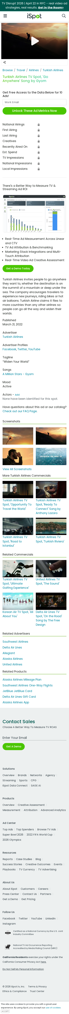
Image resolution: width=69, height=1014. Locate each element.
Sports (23, 780)
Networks (36, 775)
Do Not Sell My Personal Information (23, 969)
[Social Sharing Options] (4, 62)
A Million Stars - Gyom (18, 374)
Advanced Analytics (53, 810)
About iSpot (10, 889)
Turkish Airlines (13, 337)
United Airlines (12, 664)
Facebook (9, 349)
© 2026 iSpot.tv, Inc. (14, 986)
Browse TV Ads (46, 829)
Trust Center (37, 991)
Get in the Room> (51, 8)
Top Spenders (25, 829)
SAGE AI (36, 785)
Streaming (9, 780)
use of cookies (53, 1007)
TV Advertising (47, 869)
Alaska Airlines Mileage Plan (22, 680)
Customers (28, 889)
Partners (45, 894)
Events (58, 864)
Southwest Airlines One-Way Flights (28, 685)
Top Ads (8, 829)
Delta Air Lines (12, 647)
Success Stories (12, 864)
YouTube (34, 349)
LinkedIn (50, 918)
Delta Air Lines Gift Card (19, 697)
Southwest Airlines (15, 642)
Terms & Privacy (37, 986)
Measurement (11, 810)
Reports (8, 859)
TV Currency (27, 869)
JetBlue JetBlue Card (17, 691)
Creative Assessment (31, 805)
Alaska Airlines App (16, 702)
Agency (50, 775)
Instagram (9, 924)
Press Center (11, 894)
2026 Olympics (12, 840)
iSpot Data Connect (15, 785)
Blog (38, 859)
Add (17, 394)
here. (43, 961)
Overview (8, 775)
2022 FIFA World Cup (39, 834)
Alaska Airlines (13, 659)
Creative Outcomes (38, 864)
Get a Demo (10, 899)
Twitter (22, 349)
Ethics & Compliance (15, 991)
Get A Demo (13, 746)
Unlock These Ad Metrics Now (34, 111)
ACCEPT (5, 1011)
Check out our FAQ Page (20, 411)
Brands (22, 775)
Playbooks (9, 869)
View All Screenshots (17, 469)
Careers (43, 889)
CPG (33, 780)
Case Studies (24, 859)
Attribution (30, 810)
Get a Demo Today (18, 268)
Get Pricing (28, 899)
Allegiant (9, 653)
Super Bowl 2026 (13, 834)
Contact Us (29, 894)
